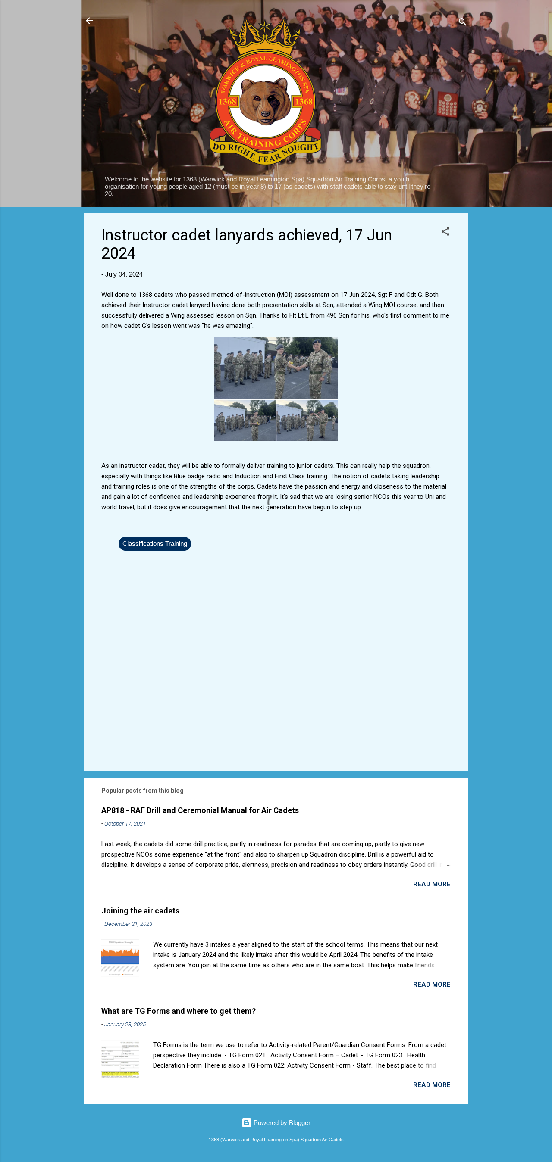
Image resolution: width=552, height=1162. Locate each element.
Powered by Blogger (281, 1122)
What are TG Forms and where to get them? (178, 1011)
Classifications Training (154, 543)
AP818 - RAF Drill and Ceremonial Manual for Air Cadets (200, 810)
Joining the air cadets (140, 910)
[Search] (463, 23)
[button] (445, 233)
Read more (432, 884)
